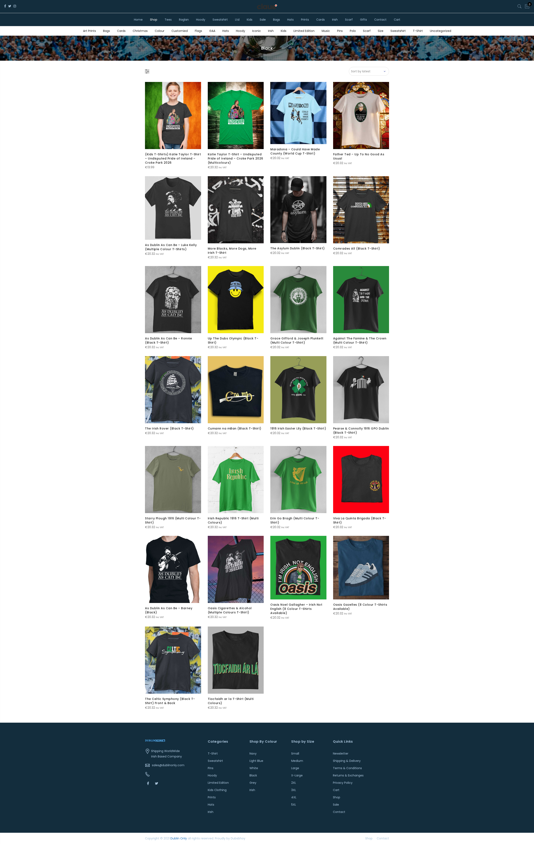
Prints (305, 20)
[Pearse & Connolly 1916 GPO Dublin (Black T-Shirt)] (361, 389)
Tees (168, 20)
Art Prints (89, 31)
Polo (353, 31)
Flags (198, 31)
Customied (179, 31)
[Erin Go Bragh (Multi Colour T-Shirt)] (298, 479)
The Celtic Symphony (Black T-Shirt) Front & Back (170, 701)
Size (380, 31)
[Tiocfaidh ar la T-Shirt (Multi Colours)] (236, 660)
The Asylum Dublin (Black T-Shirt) (297, 248)
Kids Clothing (217, 790)
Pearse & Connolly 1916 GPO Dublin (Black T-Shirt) (361, 430)
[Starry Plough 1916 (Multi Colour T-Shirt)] (173, 479)
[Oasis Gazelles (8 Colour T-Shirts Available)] (361, 567)
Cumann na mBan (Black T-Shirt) (234, 428)
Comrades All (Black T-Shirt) (356, 248)
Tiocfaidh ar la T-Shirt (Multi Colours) (231, 701)
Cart (397, 20)
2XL (293, 783)
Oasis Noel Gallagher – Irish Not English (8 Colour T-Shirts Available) (296, 609)
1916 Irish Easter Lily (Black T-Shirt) (298, 428)
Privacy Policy (343, 783)
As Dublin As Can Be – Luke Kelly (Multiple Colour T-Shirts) (171, 247)
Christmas (140, 31)
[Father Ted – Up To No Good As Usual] (361, 115)
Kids (249, 20)
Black (253, 775)
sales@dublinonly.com (168, 765)
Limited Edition (304, 31)
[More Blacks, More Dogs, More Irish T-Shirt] (236, 209)
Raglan (184, 20)
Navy (253, 753)
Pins (340, 31)
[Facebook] (148, 783)
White (253, 768)
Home (138, 20)
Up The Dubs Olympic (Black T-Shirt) (233, 340)
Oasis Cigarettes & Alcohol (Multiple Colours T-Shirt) (230, 610)
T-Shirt (418, 31)
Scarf (349, 20)
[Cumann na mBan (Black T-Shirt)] (236, 389)
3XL (293, 790)
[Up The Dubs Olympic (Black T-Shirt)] (236, 299)
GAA (212, 31)
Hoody (200, 20)
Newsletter (340, 753)
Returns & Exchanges (348, 775)
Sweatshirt (220, 20)
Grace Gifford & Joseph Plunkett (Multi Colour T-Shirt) (297, 340)
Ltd (237, 20)
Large (295, 768)
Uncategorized (440, 31)
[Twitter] (157, 783)
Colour (159, 31)
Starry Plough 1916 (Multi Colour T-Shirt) (173, 520)
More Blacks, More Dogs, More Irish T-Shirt (232, 250)
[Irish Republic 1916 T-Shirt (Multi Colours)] (236, 479)
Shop (153, 20)
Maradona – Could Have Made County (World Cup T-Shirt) (295, 151)
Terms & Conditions (347, 768)
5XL (293, 805)
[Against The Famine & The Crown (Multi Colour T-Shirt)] (361, 299)
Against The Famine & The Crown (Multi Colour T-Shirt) (360, 340)
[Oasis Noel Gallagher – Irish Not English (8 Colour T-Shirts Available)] (298, 567)
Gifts (363, 20)
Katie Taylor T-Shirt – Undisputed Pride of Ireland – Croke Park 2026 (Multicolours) (235, 158)
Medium (297, 761)
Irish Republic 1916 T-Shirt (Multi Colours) (233, 520)
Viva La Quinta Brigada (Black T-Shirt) (359, 520)
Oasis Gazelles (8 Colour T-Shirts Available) (360, 607)
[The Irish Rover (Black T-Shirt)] (173, 389)
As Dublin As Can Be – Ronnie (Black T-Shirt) (168, 340)
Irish (335, 20)
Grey (252, 783)
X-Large (297, 775)
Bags (276, 20)
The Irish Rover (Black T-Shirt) (169, 428)
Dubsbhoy (238, 838)
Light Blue (256, 761)
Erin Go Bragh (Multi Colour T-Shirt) (294, 520)
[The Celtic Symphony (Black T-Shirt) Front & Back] (173, 660)
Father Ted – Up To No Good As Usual (358, 156)
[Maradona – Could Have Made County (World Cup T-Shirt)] (298, 113)
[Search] (519, 6)
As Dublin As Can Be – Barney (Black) (168, 610)
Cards (320, 20)
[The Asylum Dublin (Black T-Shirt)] (298, 209)
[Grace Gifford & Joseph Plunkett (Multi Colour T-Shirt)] (298, 299)
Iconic (256, 31)
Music (326, 31)
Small (295, 753)
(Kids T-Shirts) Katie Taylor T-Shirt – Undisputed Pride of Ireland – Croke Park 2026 (173, 158)
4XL (293, 797)
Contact (380, 20)
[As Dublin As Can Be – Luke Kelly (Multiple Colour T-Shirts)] (173, 208)
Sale (263, 20)
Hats (290, 20)
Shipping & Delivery (347, 761)
